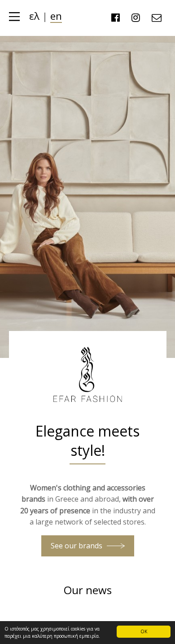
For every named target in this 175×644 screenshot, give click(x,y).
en (56, 16)
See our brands (76, 546)
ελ (34, 16)
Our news (88, 589)
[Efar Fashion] (87, 407)
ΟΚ (143, 631)
